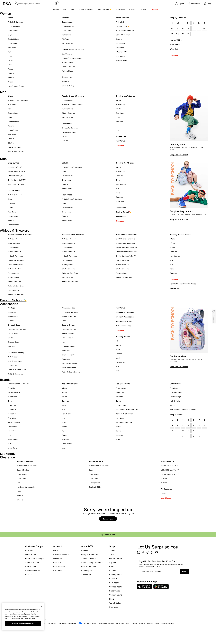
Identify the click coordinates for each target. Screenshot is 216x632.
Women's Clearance (25, 461)
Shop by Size (13, 162)
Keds (64, 405)
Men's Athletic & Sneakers (73, 234)
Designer (119, 39)
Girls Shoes (66, 162)
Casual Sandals (67, 22)
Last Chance (166, 498)
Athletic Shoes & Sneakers (73, 49)
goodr (118, 358)
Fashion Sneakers (14, 251)
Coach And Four (176, 392)
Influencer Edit (121, 52)
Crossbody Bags (14, 325)
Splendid (119, 431)
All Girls (164, 483)
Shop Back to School (179, 154)
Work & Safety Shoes (16, 86)
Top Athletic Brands (70, 383)
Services (28, 574)
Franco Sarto (12, 414)
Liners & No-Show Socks (17, 369)
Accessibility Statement (106, 623)
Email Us (29, 550)
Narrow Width (175, 40)
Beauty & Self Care (69, 316)
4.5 (177, 23)
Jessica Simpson (14, 422)
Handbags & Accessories (26, 487)
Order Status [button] (30, 554)
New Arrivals (120, 56)
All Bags (11, 307)
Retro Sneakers (13, 273)
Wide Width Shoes (14, 147)
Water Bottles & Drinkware (72, 372)
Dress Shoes (12, 43)
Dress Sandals (67, 30)
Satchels (11, 338)
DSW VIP (57, 562)
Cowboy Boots (115, 594)
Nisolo (118, 426)
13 (188, 34)
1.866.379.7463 (32, 562)
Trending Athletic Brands (180, 234)
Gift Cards (57, 570)
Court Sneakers (67, 54)
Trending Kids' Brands (125, 162)
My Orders (57, 558)
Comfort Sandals (68, 26)
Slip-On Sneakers (68, 66)
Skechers (119, 197)
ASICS (172, 243)
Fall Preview (120, 43)
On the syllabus (178, 356)
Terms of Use (52, 623)
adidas (118, 100)
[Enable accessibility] (214, 312)
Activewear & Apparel (70, 312)
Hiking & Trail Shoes (15, 256)
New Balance (121, 184)
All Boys (164, 478)
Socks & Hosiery (68, 86)
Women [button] (56, 9)
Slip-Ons (11, 143)
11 (172, 34)
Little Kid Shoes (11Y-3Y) (17, 176)
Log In (55, 550)
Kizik (64, 409)
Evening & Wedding (69, 329)
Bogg (118, 349)
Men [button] (64, 9)
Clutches (11, 320)
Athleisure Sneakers (15, 239)
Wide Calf (174, 49)
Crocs (118, 117)
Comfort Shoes (13, 39)
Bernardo (119, 396)
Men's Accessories (124, 321)
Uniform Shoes (13, 224)
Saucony (65, 435)
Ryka (64, 431)
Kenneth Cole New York (124, 414)
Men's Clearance (96, 461)
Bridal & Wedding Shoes (125, 30)
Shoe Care (66, 350)
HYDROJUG (120, 362)
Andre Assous (121, 388)
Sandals (11, 73)
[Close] (41, 606)
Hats (63, 342)
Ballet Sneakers (14, 243)
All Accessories (68, 307)
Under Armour (67, 443)
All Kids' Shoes (14, 190)
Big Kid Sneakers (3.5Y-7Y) (126, 256)
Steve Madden (13, 439)
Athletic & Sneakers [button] (86, 9)
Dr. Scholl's (12, 409)
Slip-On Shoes (67, 188)
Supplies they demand (181, 211)
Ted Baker (119, 435)
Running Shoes (67, 62)
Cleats (10, 207)
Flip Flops (65, 39)
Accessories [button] (120, 9)
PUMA (172, 264)
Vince (118, 439)
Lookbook (142, 9)
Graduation (120, 47)
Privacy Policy (15, 618)
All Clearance (166, 489)
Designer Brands (123, 383)
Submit (184, 571)
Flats (9, 52)
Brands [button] (132, 9)
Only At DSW (175, 383)
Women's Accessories (125, 316)
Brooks (118, 109)
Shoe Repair (86, 570)
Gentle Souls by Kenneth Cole (127, 409)
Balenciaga (120, 392)
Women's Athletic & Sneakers (20, 234)
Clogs (10, 35)
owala (118, 371)
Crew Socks (12, 365)
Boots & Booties (14, 26)
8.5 (183, 28)
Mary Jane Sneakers (15, 264)
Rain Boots (12, 134)
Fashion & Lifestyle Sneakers (72, 58)
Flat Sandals (66, 35)
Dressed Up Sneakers (70, 128)
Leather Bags (13, 333)
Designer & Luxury (69, 325)
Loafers (10, 60)
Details (157, 567)
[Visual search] (56, 3)
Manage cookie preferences (23, 623)
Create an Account (61, 554)
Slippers (11, 77)
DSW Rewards (59, 566)
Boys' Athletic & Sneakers (125, 243)
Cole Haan (120, 113)
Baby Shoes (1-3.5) (15, 167)
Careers (84, 550)
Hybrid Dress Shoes (69, 132)
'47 (117, 341)
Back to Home (108, 519)
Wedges (11, 82)
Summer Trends (121, 60)
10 (199, 28)
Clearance (174, 55)
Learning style (177, 144)
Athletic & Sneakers (15, 22)
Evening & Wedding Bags (17, 329)
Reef (117, 130)
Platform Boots (115, 558)
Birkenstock (120, 104)
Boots (10, 109)
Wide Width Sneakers (16, 294)
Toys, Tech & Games (69, 363)
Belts (64, 320)
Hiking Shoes (13, 130)
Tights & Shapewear (15, 374)
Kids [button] (72, 9)
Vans (63, 448)
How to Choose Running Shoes (183, 283)
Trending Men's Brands (125, 96)
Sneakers (113, 578)
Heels (10, 56)
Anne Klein (12, 388)
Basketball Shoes (68, 243)
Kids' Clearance (167, 461)
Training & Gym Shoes (16, 286)
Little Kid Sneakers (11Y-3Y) (126, 251)
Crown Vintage (175, 396)
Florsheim (119, 121)
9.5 (193, 28)
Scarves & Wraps (68, 346)
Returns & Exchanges (34, 558)
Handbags (65, 81)
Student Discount (88, 558)
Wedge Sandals (67, 43)
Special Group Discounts (91, 562)
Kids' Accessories (123, 325)
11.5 (177, 34)
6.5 (199, 23)
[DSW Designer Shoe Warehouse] (7, 3)
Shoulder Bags (13, 342)
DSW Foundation (88, 566)
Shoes (10, 17)
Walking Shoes (67, 71)
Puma (118, 193)
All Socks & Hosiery (16, 352)
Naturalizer (12, 431)
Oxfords (65, 140)
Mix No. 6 (173, 405)
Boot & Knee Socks (15, 361)
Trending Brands (123, 336)
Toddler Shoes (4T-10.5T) (17, 171)
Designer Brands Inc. (90, 554)
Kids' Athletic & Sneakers (126, 234)
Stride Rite (120, 201)
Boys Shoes (67, 194)
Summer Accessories (125, 312)
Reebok (173, 269)
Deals (163, 493)
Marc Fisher (12, 426)
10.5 (204, 28)
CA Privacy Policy (30, 618)
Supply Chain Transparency (67, 623)
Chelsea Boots (115, 586)
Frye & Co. (12, 418)
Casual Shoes (13, 30)
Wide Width (175, 44)
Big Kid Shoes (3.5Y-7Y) (17, 180)
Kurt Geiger (120, 418)
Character (11, 203)
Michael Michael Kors (124, 422)
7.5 (172, 28)
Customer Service (32, 570)
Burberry (119, 401)
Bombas (119, 353)
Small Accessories (68, 355)
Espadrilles (12, 47)
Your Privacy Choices (89, 623)
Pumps (10, 69)
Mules (10, 64)
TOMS (10, 443)
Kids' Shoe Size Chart (16, 184)
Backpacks (12, 312)
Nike (117, 126)
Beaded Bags (13, 316)
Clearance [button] (154, 9)
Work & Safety (115, 603)
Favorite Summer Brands (18, 383)
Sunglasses (66, 359)
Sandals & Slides (95, 487)
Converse (119, 176)
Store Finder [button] (30, 566)
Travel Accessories (69, 367)
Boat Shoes (12, 104)
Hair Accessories (68, 338)
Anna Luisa (174, 388)
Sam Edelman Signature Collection (183, 409)
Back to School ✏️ (104, 9)
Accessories (121, 136)
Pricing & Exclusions (138, 623)
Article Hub (120, 22)
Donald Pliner (121, 405)
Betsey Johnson (14, 392)
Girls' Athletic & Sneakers (125, 239)
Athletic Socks (13, 357)
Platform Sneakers (14, 269)
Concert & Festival (123, 35)
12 (183, 34)
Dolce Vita (12, 405)
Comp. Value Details (122, 623)
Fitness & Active (68, 333)
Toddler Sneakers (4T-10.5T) (126, 247)
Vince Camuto (13, 448)
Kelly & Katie (175, 401)
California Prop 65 (153, 623)
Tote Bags (11, 346)
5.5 (188, 23)
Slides (111, 554)
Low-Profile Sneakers (16, 260)
